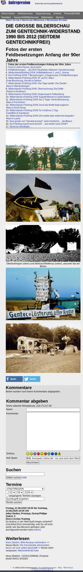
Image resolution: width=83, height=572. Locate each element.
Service (60, 17)
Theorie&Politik (72, 13)
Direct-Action (8, 13)
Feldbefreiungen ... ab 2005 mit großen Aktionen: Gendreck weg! (41, 70)
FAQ (60, 568)
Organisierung (43, 13)
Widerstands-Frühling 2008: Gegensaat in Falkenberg (36, 94)
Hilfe (24, 477)
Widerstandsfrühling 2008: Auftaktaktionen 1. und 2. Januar (38, 72)
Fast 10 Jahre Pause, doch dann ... (25, 67)
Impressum (51, 568)
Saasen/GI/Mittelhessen (26, 17)
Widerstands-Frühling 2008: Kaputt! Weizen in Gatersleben (40, 97)
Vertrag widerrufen (42, 570)
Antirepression (25, 13)
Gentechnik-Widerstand (33, 20)
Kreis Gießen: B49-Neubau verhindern (26, 542)
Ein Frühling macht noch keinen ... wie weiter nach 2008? (39, 124)
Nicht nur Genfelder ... (21, 126)
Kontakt (42, 568)
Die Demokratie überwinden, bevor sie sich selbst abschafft (28, 546)
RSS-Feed (68, 568)
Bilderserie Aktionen (57, 20)
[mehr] (37, 529)
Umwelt (57, 13)
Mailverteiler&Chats (28, 550)
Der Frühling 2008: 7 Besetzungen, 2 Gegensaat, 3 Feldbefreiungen (43, 75)
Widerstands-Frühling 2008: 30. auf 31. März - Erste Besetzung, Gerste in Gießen (30, 79)
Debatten (6, 17)
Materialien (47, 17)
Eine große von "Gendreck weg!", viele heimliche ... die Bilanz (41, 121)
